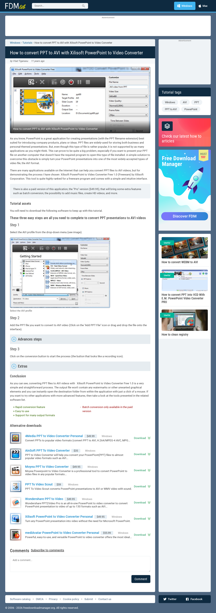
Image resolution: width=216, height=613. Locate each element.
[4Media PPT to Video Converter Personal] (17, 438)
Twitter (172, 599)
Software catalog (20, 599)
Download (140, 438)
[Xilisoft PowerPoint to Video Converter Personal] (17, 518)
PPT (196, 102)
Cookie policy (71, 599)
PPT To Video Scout (39, 484)
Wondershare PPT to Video (44, 499)
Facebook (196, 599)
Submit (88, 599)
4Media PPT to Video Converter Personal (54, 436)
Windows (15, 42)
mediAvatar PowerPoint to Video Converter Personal (62, 533)
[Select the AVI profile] (60, 272)
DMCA (39, 599)
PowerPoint (190, 109)
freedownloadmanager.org (39, 607)
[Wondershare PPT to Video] (17, 502)
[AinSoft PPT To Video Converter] (17, 454)
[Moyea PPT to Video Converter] (17, 470)
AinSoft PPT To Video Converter (47, 450)
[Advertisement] (108, 26)
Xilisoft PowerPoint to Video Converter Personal (59, 516)
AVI (185, 102)
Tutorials (27, 42)
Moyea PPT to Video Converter (47, 467)
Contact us (104, 599)
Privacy (53, 599)
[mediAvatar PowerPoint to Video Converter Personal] (17, 534)
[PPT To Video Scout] (17, 486)
